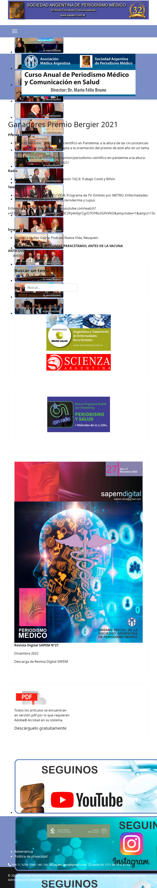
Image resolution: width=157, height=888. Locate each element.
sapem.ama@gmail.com (69, 865)
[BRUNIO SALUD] (78, 332)
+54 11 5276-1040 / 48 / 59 (29, 865)
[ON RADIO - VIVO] (78, 414)
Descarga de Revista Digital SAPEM (41, 661)
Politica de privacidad (31, 856)
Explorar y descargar (39, 255)
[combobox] (51, 287)
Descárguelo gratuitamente (40, 728)
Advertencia (24, 851)
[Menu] (14, 31)
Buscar (19, 287)
